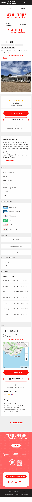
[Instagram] (16, 482)
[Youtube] (20, 482)
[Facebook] (8, 482)
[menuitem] (9, 8)
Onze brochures (8, 494)
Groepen (9, 491)
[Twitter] (12, 482)
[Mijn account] (24, 2)
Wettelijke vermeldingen (22, 494)
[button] (27, 2)
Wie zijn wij (17, 491)
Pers (24, 491)
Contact (16, 445)
